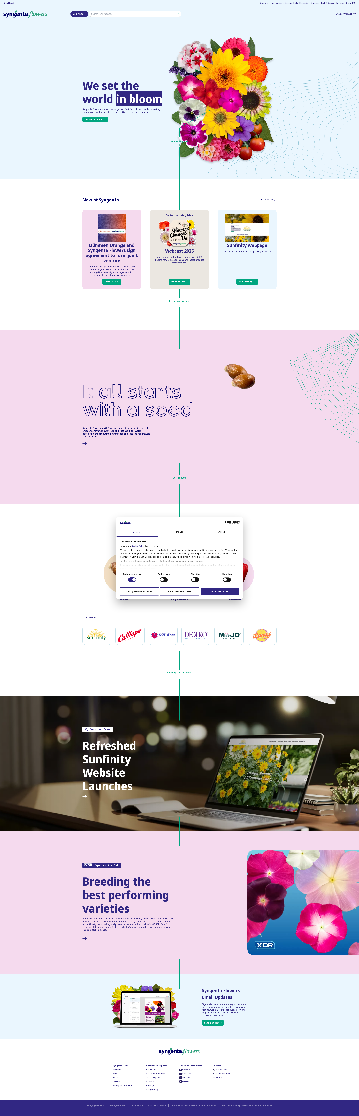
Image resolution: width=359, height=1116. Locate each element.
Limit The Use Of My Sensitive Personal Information (246, 1105)
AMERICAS (10, 2)
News (115, 1073)
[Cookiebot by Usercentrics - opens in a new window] (227, 523)
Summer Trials (291, 3)
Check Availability (345, 13)
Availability (151, 1081)
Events (116, 1077)
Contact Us (351, 3)
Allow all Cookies (219, 591)
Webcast (280, 3)
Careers (116, 1081)
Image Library (152, 1089)
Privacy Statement (156, 1105)
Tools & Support (328, 3)
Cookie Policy (138, 546)
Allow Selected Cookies (179, 591)
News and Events (267, 3)
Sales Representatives (156, 1073)
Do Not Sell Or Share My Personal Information (193, 1105)
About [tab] (221, 532)
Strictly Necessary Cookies (139, 591)
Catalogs (315, 3)
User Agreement (117, 1105)
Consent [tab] (137, 532)
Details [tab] (179, 532)
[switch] (164, 580)
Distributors (304, 3)
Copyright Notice (95, 1105)
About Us (117, 1069)
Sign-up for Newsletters (123, 1085)
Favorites (340, 3)
